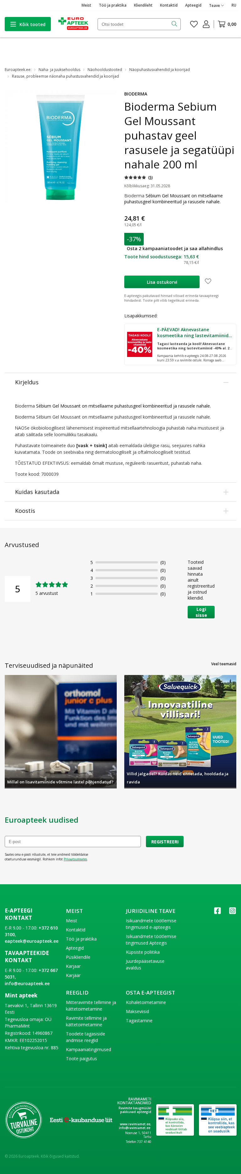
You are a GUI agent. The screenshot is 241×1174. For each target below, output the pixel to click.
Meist (86, 5)
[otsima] (175, 24)
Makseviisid (137, 1011)
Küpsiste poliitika (143, 952)
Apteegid (193, 5)
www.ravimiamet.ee (135, 1124)
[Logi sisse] (206, 24)
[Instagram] (232, 913)
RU (234, 5)
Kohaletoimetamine (146, 1002)
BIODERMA (135, 94)
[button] (138, 177)
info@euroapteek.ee (27, 983)
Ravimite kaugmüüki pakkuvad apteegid (135, 1110)
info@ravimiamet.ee (134, 1128)
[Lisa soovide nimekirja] (208, 282)
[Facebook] (217, 913)
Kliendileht (143, 5)
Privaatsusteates (75, 859)
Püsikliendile (78, 957)
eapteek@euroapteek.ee (31, 941)
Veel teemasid (223, 664)
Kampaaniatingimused (88, 1049)
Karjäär (73, 975)
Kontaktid (169, 5)
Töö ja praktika (112, 5)
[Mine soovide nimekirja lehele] (194, 24)
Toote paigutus (81, 1059)
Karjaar (73, 966)
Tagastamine (139, 1020)
